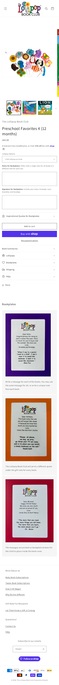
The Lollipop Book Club (25, 680)
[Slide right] (56, 109)
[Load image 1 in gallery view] (14, 108)
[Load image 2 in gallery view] (29, 108)
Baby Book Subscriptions (17, 577)
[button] (5, 9)
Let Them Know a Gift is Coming (20, 610)
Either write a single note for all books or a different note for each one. (28, 167)
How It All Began (13, 589)
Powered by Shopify (41, 680)
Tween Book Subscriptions (17, 583)
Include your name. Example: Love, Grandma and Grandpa (26, 190)
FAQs (7, 632)
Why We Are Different (15, 594)
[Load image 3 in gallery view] (45, 108)
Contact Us (10, 626)
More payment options (29, 240)
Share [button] (7, 285)
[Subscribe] (43, 649)
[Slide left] (3, 109)
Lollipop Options (8, 154)
